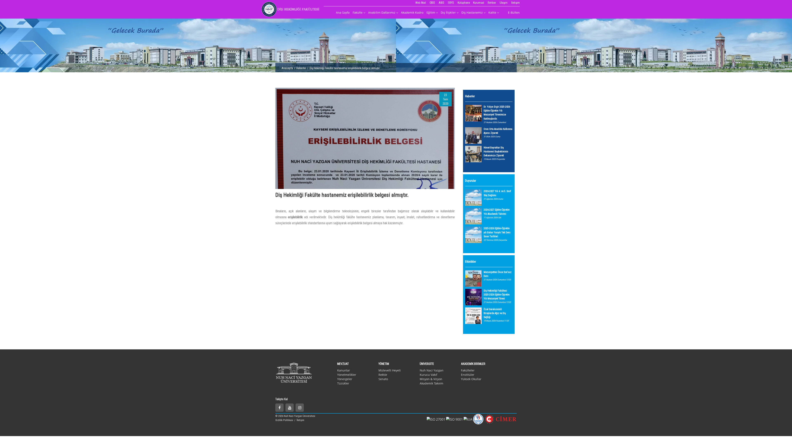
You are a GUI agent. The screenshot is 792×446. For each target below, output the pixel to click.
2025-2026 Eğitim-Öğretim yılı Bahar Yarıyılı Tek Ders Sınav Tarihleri (497, 232)
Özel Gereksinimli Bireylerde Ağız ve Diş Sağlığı (495, 313)
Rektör (382, 375)
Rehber (492, 2)
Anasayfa (287, 68)
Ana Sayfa (343, 12)
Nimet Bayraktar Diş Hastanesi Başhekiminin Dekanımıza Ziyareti (496, 151)
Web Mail (420, 2)
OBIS (432, 2)
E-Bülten (514, 12)
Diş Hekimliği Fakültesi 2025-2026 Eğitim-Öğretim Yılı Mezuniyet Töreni (497, 294)
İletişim (515, 2)
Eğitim (431, 12)
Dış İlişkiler (448, 12)
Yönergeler (344, 379)
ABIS (441, 2)
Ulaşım (504, 2)
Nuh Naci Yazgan (431, 370)
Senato (383, 379)
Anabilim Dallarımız (381, 12)
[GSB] (478, 418)
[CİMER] (500, 418)
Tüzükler (343, 383)
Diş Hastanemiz (472, 12)
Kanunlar (343, 370)
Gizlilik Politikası (284, 420)
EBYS (451, 2)
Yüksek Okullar (471, 379)
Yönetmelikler (346, 375)
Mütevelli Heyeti (389, 370)
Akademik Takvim (431, 383)
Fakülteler (468, 370)
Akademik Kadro (412, 12)
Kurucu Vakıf (428, 375)
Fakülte (358, 12)
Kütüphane (464, 2)
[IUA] (468, 419)
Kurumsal (478, 2)
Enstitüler (467, 375)
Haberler (301, 68)
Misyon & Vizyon (431, 379)
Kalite (492, 12)
